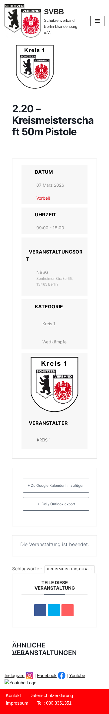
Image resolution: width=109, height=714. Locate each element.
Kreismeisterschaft (69, 569)
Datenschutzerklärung (51, 695)
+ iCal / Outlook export (56, 504)
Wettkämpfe (54, 341)
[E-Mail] (67, 610)
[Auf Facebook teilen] (40, 610)
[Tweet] (54, 610)
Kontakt (13, 695)
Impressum (17, 703)
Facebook (47, 675)
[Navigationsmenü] (97, 21)
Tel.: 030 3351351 (54, 703)
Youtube (77, 675)
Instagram (15, 675)
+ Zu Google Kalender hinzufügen (56, 485)
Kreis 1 (48, 323)
